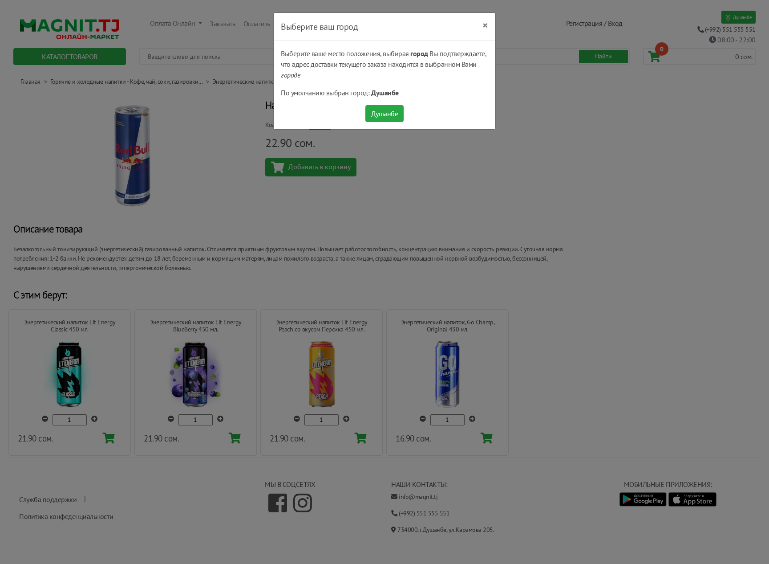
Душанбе (384, 113)
